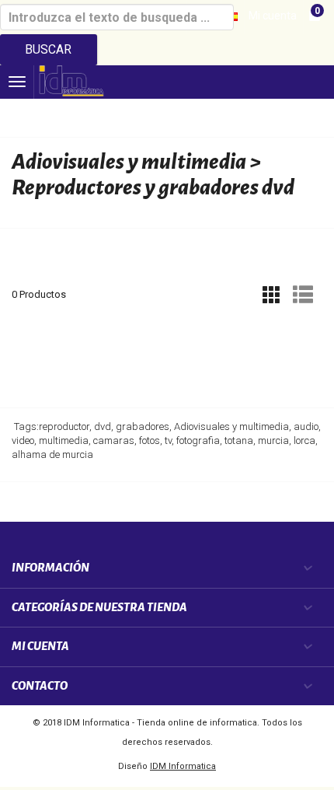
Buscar (48, 49)
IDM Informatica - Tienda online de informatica (160, 723)
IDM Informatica (183, 766)
